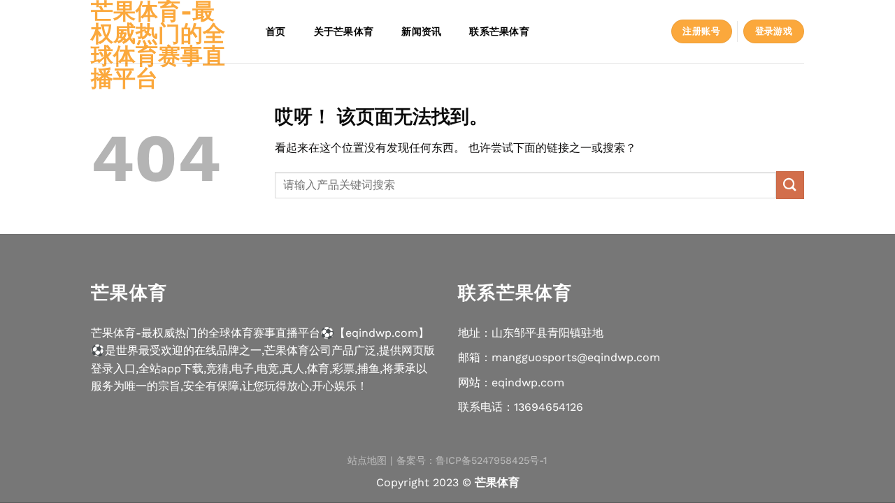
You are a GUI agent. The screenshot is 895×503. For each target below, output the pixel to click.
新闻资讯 (421, 31)
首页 (276, 31)
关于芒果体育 (344, 31)
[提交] (790, 184)
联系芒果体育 (499, 31)
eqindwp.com (528, 382)
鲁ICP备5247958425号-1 (491, 460)
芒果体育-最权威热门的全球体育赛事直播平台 (158, 44)
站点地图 (367, 460)
